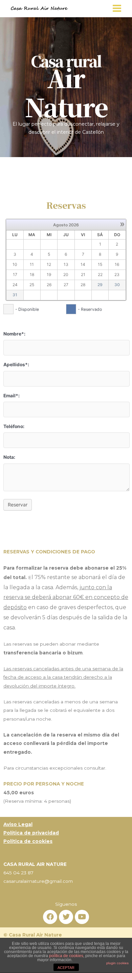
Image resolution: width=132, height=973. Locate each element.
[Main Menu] (117, 8)
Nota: (9, 457)
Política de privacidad (31, 832)
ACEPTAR (66, 968)
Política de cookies (27, 841)
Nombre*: (14, 333)
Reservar (17, 504)
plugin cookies (117, 963)
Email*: (11, 395)
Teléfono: (13, 426)
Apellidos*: (16, 364)
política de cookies (66, 955)
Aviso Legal (17, 824)
